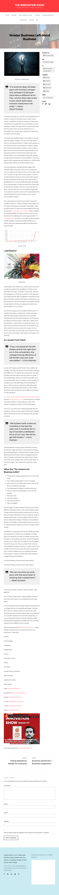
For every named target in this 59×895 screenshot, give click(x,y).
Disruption (47, 80)
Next (33, 758)
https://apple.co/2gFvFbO (16, 701)
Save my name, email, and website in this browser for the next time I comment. (26, 832)
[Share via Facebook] (42, 104)
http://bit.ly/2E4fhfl (13, 710)
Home (7, 15)
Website (6, 821)
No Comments (49, 97)
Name (6, 804)
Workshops (23, 20)
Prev (25, 758)
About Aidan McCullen (25, 15)
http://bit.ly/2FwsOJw (13, 688)
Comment (7, 785)
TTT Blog (37, 15)
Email (6, 812)
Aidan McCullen (49, 62)
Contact (31, 20)
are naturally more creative (20, 211)
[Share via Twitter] (46, 104)
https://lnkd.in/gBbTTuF (19, 693)
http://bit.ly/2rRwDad (15, 706)
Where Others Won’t (16, 399)
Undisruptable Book (48, 15)
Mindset (47, 91)
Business (47, 77)
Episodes (14, 15)
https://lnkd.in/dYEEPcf (25, 748)
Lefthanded (48, 87)
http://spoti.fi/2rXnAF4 (15, 697)
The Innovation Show (29, 5)
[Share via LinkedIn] (49, 104)
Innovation (47, 84)
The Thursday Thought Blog (47, 70)
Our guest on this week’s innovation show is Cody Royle (21, 397)
